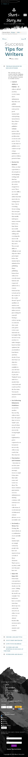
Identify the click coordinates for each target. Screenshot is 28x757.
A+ (8, 4)
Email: (7, 740)
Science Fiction (7, 725)
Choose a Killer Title (14, 637)
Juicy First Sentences (14, 640)
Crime (4, 715)
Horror (5, 719)
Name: (7, 736)
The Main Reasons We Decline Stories (14, 67)
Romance (5, 723)
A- (2, 4)
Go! (19, 1)
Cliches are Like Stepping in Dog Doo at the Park (13, 649)
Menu (25, 15)
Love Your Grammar (13, 644)
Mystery (5, 721)
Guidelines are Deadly (14, 654)
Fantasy (5, 717)
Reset (5, 4)
